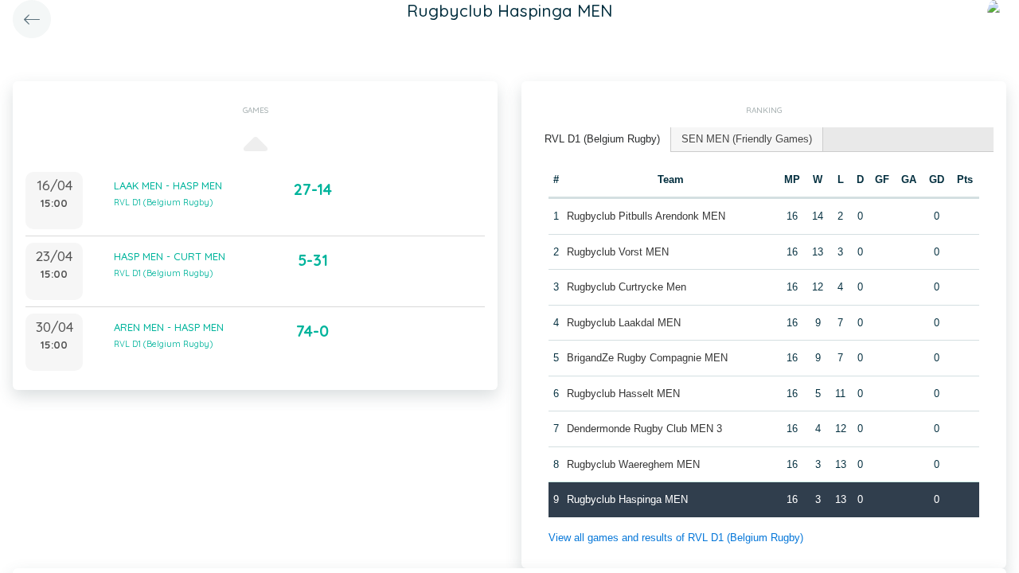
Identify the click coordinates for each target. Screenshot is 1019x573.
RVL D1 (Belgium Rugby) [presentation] (602, 139)
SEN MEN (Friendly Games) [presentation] (746, 139)
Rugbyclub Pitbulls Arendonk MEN (646, 216)
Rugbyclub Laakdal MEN (624, 323)
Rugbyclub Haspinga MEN (627, 499)
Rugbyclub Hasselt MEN (623, 394)
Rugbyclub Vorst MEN (618, 252)
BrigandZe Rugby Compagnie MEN (647, 358)
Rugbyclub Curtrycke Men (626, 287)
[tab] (602, 139)
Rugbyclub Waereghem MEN (633, 464)
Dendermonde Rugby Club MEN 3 (644, 429)
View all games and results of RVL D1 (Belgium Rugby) (676, 538)
